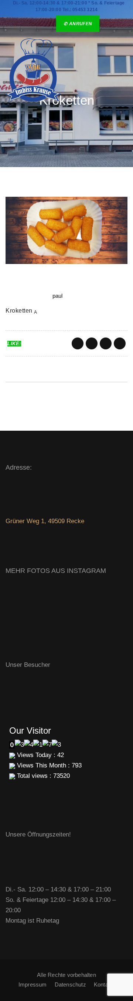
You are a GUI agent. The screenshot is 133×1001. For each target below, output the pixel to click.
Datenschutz (70, 984)
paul (57, 296)
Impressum (32, 984)
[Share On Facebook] (77, 343)
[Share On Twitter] (92, 343)
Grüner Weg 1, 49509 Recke (45, 521)
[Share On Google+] (106, 343)
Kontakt (103, 984)
